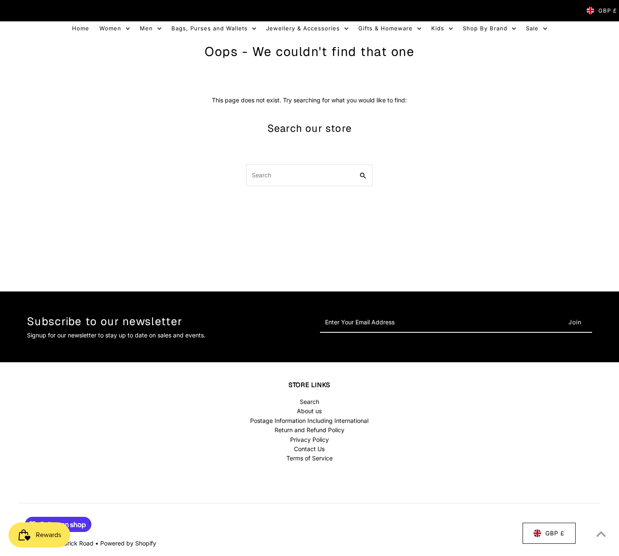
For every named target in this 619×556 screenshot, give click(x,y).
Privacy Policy (309, 439)
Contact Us (309, 448)
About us (309, 410)
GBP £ (607, 10)
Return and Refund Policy (309, 429)
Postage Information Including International (309, 420)
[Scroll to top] (601, 533)
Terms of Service (309, 458)
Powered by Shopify (128, 543)
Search (309, 401)
